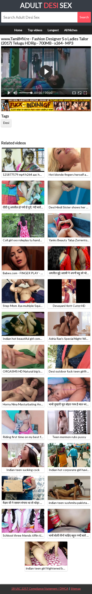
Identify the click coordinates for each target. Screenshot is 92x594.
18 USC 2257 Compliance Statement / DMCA (39, 588)
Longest (53, 30)
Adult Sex (46, 5)
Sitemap (76, 588)
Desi (6, 123)
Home (18, 30)
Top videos (35, 30)
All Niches (70, 30)
